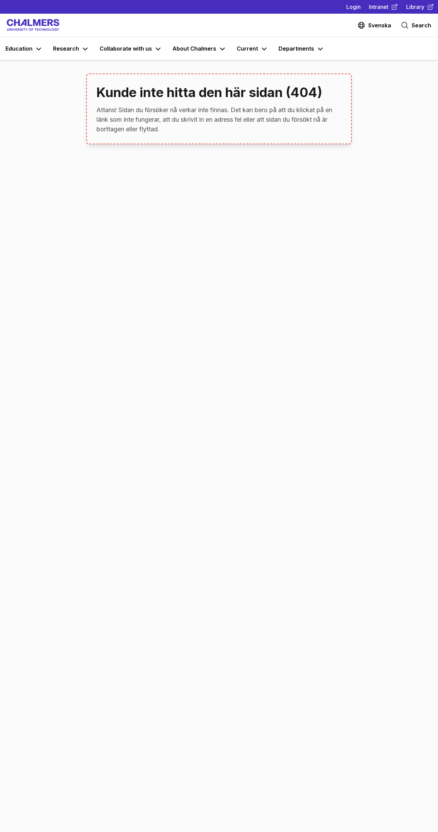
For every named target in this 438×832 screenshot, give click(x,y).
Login (353, 6)
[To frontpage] (33, 25)
